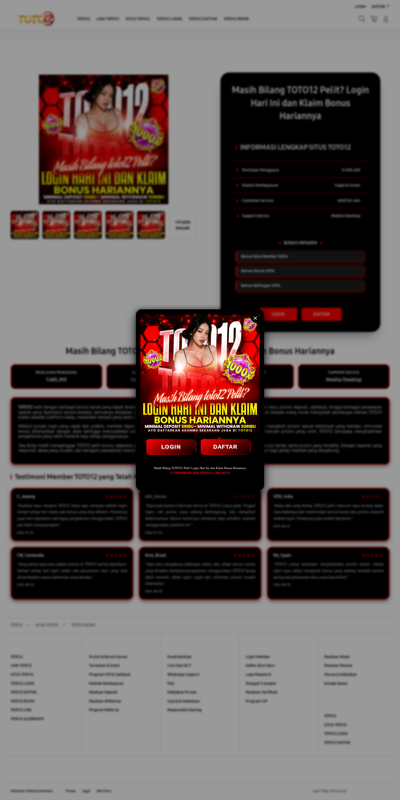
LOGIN (171, 447)
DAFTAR (225, 447)
